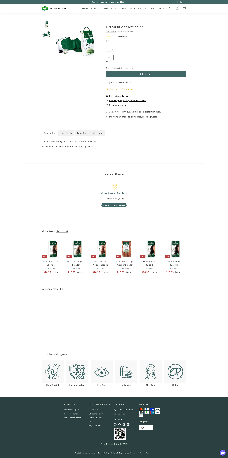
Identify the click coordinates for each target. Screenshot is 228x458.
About (161, 8)
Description (49, 133)
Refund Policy (95, 417)
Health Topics (110, 8)
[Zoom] (75, 41)
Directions (82, 133)
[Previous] (46, 20)
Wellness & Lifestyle (138, 8)
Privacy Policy (145, 453)
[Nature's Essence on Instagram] (115, 424)
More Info (98, 133)
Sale (75, 8)
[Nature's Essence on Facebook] (119, 424)
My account (94, 425)
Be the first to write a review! (114, 205)
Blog (153, 8)
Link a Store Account (73, 417)
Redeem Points (71, 414)
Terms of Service (130, 453)
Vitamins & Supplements (90, 8)
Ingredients (66, 133)
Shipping (109, 68)
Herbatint (111, 31)
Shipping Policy (96, 414)
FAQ (91, 422)
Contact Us (94, 410)
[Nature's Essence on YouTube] (124, 424)
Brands (123, 8)
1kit (110, 57)
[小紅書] (128, 424)
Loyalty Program (71, 410)
